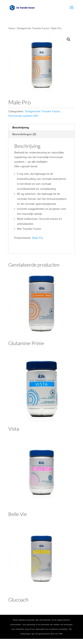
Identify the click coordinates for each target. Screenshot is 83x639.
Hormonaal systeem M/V (23, 115)
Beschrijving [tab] (20, 127)
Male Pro (37, 237)
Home (11, 28)
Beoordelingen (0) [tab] (24, 134)
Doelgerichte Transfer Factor (33, 28)
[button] (68, 39)
